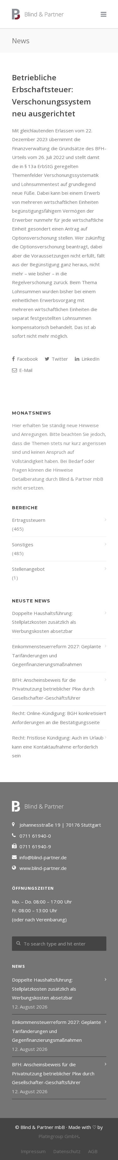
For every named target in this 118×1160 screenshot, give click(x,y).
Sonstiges (22, 544)
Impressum (33, 1151)
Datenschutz (67, 1151)
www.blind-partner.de (43, 868)
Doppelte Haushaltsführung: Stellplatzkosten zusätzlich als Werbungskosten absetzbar (44, 622)
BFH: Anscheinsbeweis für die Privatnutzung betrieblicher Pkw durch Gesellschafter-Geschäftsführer (53, 689)
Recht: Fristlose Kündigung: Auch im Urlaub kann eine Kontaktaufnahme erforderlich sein (58, 746)
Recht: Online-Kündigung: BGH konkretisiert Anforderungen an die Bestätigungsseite (59, 717)
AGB (93, 1151)
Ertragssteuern (28, 520)
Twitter (59, 359)
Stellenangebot (28, 569)
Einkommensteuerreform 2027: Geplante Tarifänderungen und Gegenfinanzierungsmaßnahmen (56, 655)
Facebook (27, 359)
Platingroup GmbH (58, 1136)
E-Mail (25, 370)
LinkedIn (89, 359)
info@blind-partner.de (43, 857)
